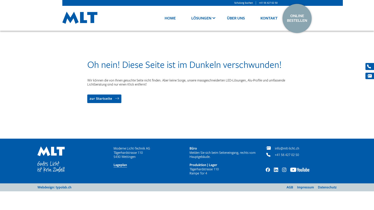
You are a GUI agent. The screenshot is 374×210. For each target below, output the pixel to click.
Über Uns (236, 18)
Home (170, 18)
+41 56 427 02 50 (268, 2)
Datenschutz (327, 187)
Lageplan (120, 165)
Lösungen (201, 18)
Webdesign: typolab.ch (54, 187)
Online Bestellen (297, 18)
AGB (290, 187)
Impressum (305, 187)
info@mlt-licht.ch (287, 148)
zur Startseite (101, 98)
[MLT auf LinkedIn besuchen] (276, 170)
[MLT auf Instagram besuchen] (284, 170)
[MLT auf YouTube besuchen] (299, 170)
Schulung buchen (243, 2)
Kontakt (269, 18)
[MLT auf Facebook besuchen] (268, 170)
